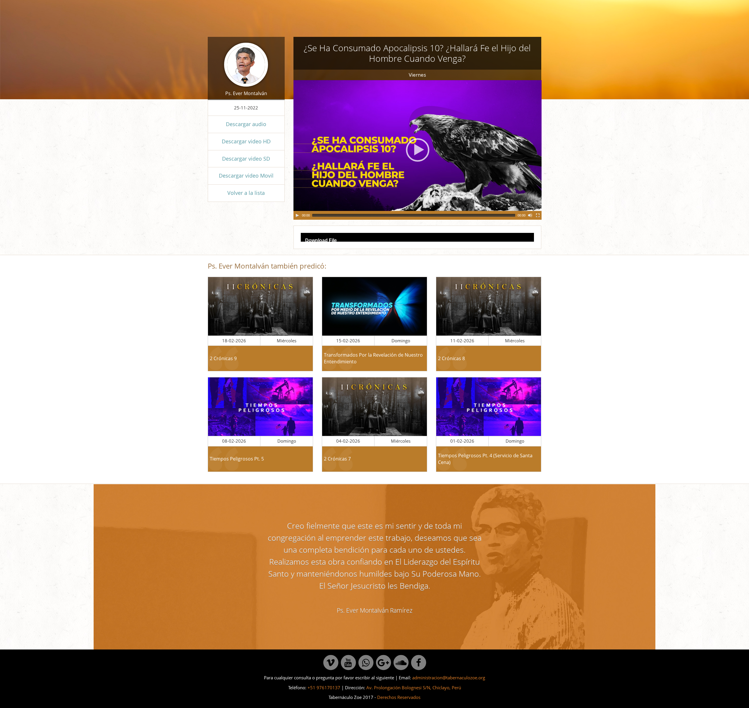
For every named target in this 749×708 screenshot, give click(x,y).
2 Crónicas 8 (451, 358)
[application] (417, 150)
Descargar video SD (246, 158)
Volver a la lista (246, 192)
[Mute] (530, 215)
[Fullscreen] (537, 215)
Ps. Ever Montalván (246, 93)
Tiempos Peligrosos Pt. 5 (237, 459)
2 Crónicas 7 (337, 459)
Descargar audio (246, 124)
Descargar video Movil (246, 175)
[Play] (297, 215)
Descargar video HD (246, 141)
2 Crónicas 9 (223, 358)
